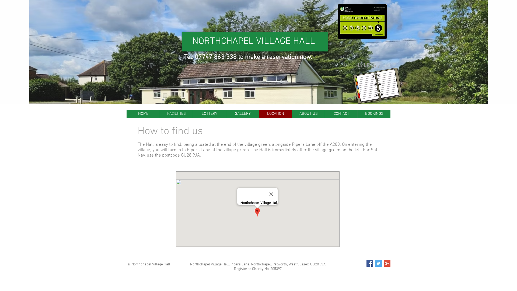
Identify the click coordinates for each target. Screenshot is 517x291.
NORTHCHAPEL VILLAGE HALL (253, 41)
